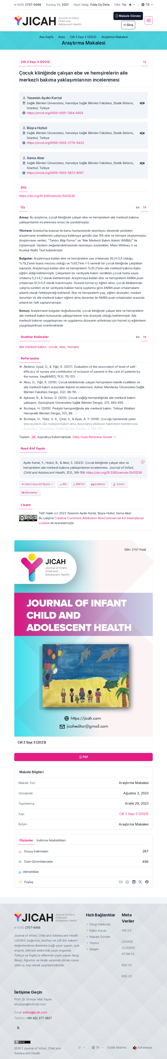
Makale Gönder (99, 936)
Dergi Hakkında (99, 924)
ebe (62, 347)
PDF (85, 757)
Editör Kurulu (98, 930)
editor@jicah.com (35, 1012)
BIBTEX (80, 484)
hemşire (73, 347)
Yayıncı (94, 943)
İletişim (94, 949)
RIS (64, 484)
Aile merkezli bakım (32, 347)
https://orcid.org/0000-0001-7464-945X (55, 113)
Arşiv (61, 37)
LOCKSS (127, 941)
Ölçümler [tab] (26, 840)
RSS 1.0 (127, 965)
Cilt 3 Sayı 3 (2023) (83, 37)
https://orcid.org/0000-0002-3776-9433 (55, 143)
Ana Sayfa (46, 37)
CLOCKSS (128, 947)
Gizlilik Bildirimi (116, 1047)
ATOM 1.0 (128, 954)
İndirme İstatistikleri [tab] (51, 840)
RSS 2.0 (127, 976)
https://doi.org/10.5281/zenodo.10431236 (47, 196)
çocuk (52, 347)
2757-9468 (33, 4)
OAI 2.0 (126, 930)
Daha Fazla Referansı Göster (93, 437)
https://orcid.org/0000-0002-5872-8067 (55, 173)
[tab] (144, 62)
